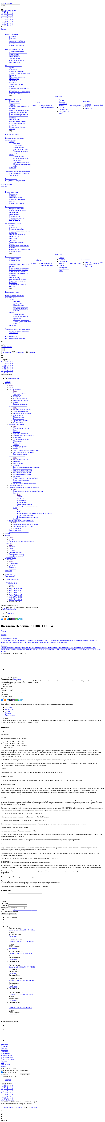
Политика (4, 1052)
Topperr (19, 497)
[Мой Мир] (8, 619)
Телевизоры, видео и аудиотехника (25, 524)
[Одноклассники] (5, 619)
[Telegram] (22, 619)
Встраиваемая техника (21, 459)
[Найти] (1, 1113)
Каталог (12, 387)
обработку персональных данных (25, 910)
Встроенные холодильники (82, 648)
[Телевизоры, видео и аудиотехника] (18, 170)
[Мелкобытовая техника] (18, 64)
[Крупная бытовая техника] (18, 47)
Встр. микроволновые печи (63, 648)
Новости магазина (9, 1072)
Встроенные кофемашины (24, 649)
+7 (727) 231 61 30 (7, 12)
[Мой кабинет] (2, 343)
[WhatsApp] (16, 619)
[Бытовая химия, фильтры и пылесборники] (18, 136)
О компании (13, 563)
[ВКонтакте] (2, 619)
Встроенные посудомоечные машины (40, 648)
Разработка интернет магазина (11, 1107)
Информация (5, 1053)
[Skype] (19, 619)
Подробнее (13, 936)
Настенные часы (41, 642)
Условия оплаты (6, 1055)
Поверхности (5, 648)
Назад (11, 385)
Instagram (10, 613)
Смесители (81, 649)
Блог (2, 1063)
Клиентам (12, 547)
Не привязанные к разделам (57, 642)
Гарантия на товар (7, 1059)
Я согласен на (20, 910)
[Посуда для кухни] (18, 32)
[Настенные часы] (18, 177)
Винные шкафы (15, 648)
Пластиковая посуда (71, 640)
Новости (4, 1048)
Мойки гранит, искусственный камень (47, 649)
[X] (10, 619)
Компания (4, 1044)
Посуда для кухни (19, 393)
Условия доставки (7, 1057)
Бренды (3, 1066)
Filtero (19, 511)
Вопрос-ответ (5, 1064)
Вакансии (4, 1050)
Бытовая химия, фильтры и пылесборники (28, 491)
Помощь (4, 1061)
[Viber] (13, 619)
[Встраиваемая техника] (18, 97)
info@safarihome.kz (9, 609)
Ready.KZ (34, 1107)
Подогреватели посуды (69, 649)
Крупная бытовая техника (22, 409)
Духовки (24, 648)
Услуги (11, 539)
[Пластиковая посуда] (18, 132)
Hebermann (17, 679)
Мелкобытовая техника (21, 428)
